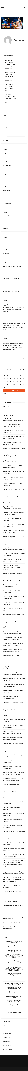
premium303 (6, 216)
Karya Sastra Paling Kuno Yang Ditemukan (11, 886)
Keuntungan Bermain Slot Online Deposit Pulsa (12, 591)
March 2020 (6, 1041)
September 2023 (7, 1025)
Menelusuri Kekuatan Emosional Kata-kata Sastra (14, 691)
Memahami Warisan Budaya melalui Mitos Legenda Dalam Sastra (13, 726)
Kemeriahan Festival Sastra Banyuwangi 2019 (11, 927)
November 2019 (7, 1049)
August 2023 (6, 1029)
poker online (6, 190)
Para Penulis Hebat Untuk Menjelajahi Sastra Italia (13, 838)
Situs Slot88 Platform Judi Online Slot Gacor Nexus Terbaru (13, 525)
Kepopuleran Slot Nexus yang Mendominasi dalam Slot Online (12, 508)
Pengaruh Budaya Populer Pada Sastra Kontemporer (14, 679)
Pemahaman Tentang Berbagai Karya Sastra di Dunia (14, 832)
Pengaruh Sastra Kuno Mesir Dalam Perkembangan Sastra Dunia (13, 744)
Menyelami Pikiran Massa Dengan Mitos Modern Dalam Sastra (12, 650)
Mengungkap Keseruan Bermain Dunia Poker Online (14, 449)
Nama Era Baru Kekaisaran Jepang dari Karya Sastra (13, 918)
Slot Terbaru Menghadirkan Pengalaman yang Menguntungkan (13, 420)
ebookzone (6, 406)
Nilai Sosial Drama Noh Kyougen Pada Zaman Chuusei (13, 615)
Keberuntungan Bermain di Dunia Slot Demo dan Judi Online (13, 513)
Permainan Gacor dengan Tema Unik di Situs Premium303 (13, 443)
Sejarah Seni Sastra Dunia (10, 901)
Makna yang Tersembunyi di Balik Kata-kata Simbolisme (12, 738)
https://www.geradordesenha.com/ (13, 241)
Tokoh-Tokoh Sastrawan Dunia (12, 897)
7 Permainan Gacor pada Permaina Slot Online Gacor (13, 586)
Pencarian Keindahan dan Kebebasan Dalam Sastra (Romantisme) (13, 773)
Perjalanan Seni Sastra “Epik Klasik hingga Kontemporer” (12, 750)
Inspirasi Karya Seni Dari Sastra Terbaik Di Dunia (12, 892)
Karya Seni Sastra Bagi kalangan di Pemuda (12, 808)
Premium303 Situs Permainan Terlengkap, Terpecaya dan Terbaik (13, 580)
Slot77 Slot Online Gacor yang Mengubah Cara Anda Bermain (12, 425)
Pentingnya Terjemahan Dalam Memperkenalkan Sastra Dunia (12, 632)
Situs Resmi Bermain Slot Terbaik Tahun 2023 (12, 519)
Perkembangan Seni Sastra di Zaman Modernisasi (13, 814)
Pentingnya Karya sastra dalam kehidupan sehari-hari (12, 791)
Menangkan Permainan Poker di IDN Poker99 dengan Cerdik (13, 455)
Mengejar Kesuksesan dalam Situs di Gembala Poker (13, 478)
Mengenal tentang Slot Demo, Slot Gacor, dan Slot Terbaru (13, 560)
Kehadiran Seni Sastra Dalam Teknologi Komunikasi (11, 656)
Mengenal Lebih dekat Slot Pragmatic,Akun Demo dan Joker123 (13, 549)
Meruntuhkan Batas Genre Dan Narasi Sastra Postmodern (14, 662)
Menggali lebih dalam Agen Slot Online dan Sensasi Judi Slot (14, 466)
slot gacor (6, 153)
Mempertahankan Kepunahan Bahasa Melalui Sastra (14, 761)
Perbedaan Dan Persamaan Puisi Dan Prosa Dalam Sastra (13, 703)
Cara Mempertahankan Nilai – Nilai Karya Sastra (13, 797)
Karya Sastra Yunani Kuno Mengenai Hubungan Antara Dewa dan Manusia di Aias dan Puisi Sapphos (13, 879)
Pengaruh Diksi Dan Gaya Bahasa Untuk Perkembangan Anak (12, 627)
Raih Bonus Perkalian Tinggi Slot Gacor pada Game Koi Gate (14, 437)
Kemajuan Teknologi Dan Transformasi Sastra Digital (14, 720)
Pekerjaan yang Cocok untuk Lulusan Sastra (13, 912)
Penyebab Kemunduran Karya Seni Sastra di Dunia (13, 803)
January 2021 (6, 1037)
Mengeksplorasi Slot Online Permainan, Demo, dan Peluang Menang (12, 567)
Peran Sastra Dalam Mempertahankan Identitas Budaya (13, 732)
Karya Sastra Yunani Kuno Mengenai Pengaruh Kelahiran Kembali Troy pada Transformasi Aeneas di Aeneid (13, 871)
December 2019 (7, 1045)
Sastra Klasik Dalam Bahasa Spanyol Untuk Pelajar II (13, 849)
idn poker (5, 128)
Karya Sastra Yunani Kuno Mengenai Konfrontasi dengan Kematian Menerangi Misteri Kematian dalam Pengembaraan (13, 863)
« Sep (4, 394)
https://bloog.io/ (20, 324)
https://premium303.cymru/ (11, 279)
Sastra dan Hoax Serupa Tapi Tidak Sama (13, 906)
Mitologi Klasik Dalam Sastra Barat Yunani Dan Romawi (12, 668)
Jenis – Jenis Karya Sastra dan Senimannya (11, 785)
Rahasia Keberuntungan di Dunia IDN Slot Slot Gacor (13, 472)
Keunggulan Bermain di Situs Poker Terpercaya (13, 484)
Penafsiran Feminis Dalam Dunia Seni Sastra (13, 715)
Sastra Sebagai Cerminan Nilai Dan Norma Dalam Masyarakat (13, 644)
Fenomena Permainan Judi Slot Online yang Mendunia (14, 543)
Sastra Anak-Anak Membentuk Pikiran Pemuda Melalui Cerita (14, 685)
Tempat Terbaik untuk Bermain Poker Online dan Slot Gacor (13, 490)
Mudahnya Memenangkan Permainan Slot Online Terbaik (13, 597)
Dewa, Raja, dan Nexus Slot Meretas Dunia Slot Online (10, 86)
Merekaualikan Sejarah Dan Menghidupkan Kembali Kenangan (12, 674)
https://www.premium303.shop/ (12, 266)
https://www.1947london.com (11, 291)
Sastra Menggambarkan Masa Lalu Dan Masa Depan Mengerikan (13, 779)
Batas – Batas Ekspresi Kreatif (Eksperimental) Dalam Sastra (11, 709)
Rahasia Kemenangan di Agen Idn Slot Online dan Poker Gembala (13, 496)
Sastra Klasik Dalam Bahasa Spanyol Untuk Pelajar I (13, 844)
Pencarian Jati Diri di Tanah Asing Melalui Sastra (12, 756)
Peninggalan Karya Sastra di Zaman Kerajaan (13, 820)
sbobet (5, 115)
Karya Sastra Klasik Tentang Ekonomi (13, 923)
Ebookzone (13, 2)
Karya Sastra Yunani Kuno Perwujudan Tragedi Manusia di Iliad (13, 855)
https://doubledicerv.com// (11, 343)
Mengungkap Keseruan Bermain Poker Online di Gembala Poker (14, 461)
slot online (6, 178)
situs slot (5, 140)
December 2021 (7, 1033)
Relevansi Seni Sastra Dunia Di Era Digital (12, 609)
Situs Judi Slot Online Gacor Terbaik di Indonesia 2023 (13, 603)
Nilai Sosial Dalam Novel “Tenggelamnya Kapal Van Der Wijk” (13, 621)
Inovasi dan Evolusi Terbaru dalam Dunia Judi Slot (12, 502)
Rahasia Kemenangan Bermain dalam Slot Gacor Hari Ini (13, 537)
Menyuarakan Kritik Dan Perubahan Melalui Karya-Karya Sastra (13, 638)
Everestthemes (15, 1069)
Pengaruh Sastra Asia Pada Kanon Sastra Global (12, 767)
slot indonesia (7, 203)
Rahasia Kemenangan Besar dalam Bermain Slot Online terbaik (13, 574)
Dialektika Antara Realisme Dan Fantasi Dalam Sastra (12, 697)
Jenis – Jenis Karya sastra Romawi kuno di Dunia (12, 826)
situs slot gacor (7, 165)
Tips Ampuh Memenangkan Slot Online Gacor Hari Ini (14, 554)
